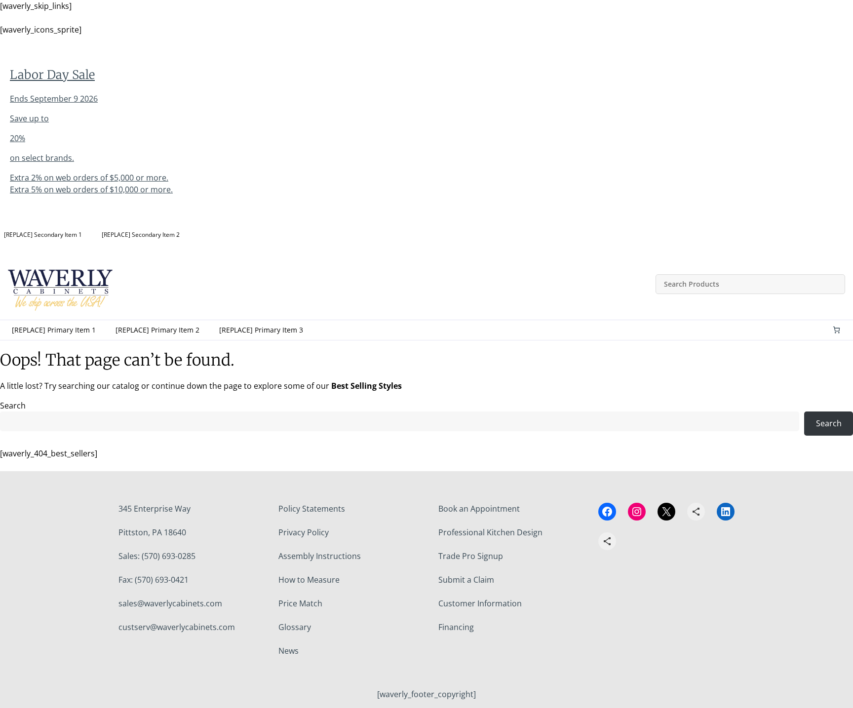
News (288, 650)
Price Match (300, 603)
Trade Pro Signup (470, 556)
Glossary (294, 627)
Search (13, 405)
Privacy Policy (303, 532)
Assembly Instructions (319, 556)
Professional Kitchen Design (490, 532)
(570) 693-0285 (168, 556)
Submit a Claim (466, 579)
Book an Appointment (479, 508)
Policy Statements (311, 508)
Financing (456, 627)
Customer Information (480, 603)
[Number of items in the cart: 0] (836, 329)
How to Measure (309, 579)
